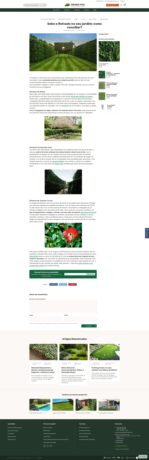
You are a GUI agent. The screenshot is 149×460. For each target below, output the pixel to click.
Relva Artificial (12, 436)
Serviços (67, 10)
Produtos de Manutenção (15, 427)
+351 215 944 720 (121, 427)
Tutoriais (86, 10)
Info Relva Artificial (84, 430)
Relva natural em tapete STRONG (111, 95)
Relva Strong (34, 256)
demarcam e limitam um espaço (82, 96)
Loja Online (56, 10)
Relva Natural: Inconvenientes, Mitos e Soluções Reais (72, 370)
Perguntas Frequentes (49, 433)
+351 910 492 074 (121, 429)
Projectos (77, 10)
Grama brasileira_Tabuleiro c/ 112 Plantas (113, 73)
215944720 (100, 1)
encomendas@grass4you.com (111, 1)
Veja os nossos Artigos (122, 449)
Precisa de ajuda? (49, 424)
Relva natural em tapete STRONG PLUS (111, 84)
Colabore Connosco (121, 446)
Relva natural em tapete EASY (103, 64)
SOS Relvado (46, 430)
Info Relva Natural (84, 427)
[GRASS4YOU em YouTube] (44, 446)
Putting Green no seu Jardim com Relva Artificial (104, 369)
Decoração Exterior (13, 430)
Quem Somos (46, 436)
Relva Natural (11, 439)
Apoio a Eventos (47, 427)
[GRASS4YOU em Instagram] (48, 446)
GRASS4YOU (119, 442)
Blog (95, 10)
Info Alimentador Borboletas (87, 439)
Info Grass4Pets (83, 436)
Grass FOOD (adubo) (111, 106)
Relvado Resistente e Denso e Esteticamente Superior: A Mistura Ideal (42, 370)
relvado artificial (58, 161)
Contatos (122, 1)
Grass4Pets (11, 433)
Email (66, 315)
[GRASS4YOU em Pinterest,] (51, 446)
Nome (31, 315)
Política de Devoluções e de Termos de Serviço (56, 439)
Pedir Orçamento (111, 5)
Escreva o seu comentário (37, 299)
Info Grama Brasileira (85, 433)
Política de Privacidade (49, 442)
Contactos (118, 424)
